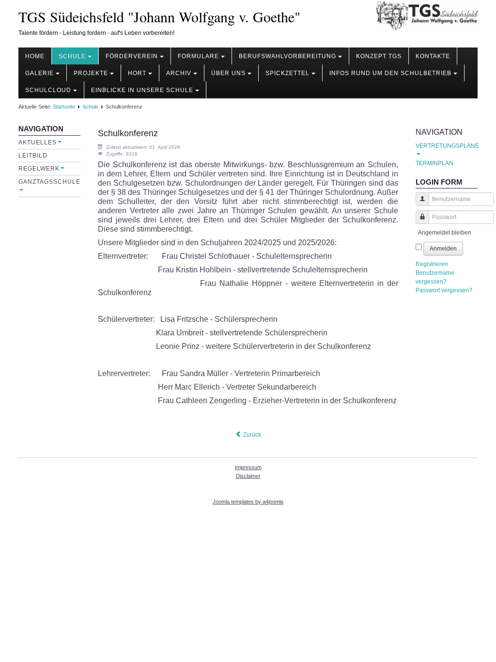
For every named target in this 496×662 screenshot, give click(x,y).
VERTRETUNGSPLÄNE (447, 145)
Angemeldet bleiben (444, 232)
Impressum (248, 467)
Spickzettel (287, 73)
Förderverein (132, 56)
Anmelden (443, 248)
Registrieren (432, 264)
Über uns (228, 73)
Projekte (91, 73)
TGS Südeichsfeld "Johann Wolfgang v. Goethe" (159, 16)
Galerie (39, 73)
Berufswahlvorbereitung (287, 56)
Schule (72, 56)
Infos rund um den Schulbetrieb (390, 73)
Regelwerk (39, 168)
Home (35, 56)
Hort (137, 73)
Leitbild (32, 155)
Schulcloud (48, 90)
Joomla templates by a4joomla (248, 501)
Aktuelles (37, 142)
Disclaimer (248, 476)
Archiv (178, 73)
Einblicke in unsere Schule (142, 90)
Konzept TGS (379, 56)
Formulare (198, 56)
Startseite (64, 107)
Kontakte (433, 56)
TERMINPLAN (434, 163)
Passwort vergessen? (444, 290)
